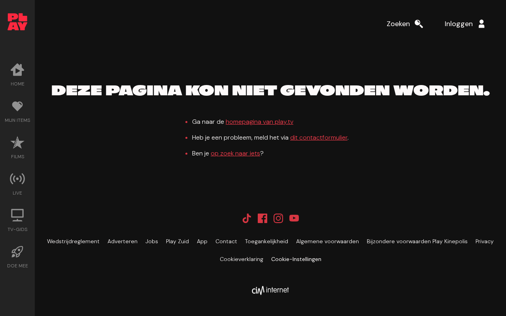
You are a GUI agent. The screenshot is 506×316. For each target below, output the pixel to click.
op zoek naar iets (235, 153)
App (202, 241)
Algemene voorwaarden (327, 241)
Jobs (151, 241)
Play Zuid (177, 241)
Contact (226, 241)
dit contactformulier (318, 137)
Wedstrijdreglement (73, 241)
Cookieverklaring (241, 259)
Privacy (485, 241)
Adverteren (123, 241)
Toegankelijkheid (266, 241)
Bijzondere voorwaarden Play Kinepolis (417, 241)
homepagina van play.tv (259, 121)
